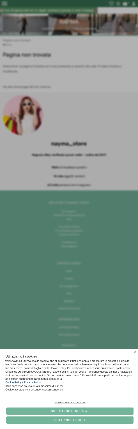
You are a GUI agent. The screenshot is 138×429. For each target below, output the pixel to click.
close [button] (135, 352)
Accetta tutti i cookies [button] (70, 420)
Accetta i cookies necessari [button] (69, 411)
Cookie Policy (13, 382)
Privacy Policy (32, 382)
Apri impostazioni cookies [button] (70, 402)
